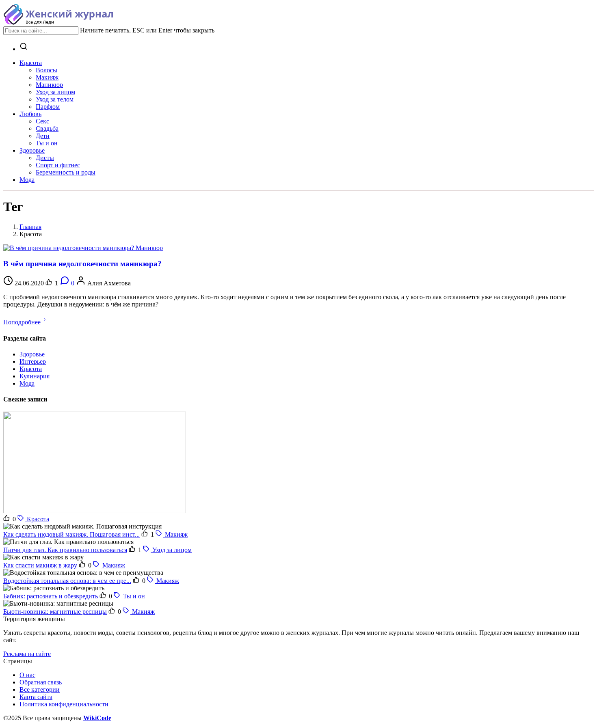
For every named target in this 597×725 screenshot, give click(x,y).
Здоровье (32, 354)
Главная (30, 226)
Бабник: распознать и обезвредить (50, 596)
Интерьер (32, 361)
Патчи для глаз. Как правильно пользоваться (65, 549)
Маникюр (149, 247)
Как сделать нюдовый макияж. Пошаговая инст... (71, 534)
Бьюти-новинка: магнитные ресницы (55, 611)
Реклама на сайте (27, 653)
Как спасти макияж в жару (40, 565)
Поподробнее (22, 322)
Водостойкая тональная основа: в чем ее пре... (67, 580)
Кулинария (34, 376)
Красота (30, 368)
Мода (27, 383)
